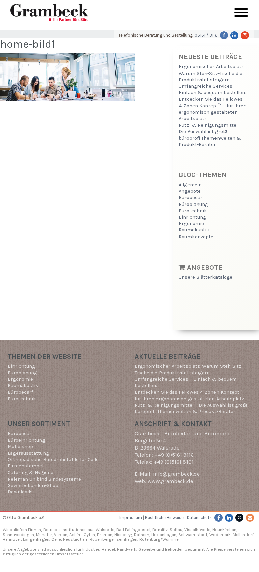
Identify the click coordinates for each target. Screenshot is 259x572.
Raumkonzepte (196, 237)
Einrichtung (192, 217)
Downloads (20, 492)
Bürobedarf (191, 197)
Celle (56, 539)
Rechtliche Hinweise (164, 517)
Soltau (176, 529)
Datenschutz (199, 517)
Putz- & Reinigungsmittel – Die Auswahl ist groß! (191, 405)
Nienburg (123, 534)
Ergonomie (191, 223)
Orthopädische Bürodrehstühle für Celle (53, 459)
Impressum (130, 517)
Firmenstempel (26, 466)
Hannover (12, 539)
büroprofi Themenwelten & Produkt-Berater (185, 411)
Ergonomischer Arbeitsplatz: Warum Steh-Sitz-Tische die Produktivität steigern (212, 73)
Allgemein (190, 185)
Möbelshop (20, 447)
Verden (60, 534)
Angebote (190, 191)
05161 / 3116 (206, 35)
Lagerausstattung (28, 453)
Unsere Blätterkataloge (205, 277)
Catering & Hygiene (30, 472)
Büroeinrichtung (26, 440)
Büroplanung (193, 204)
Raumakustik (194, 230)
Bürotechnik (193, 211)
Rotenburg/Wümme (159, 539)
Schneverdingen (18, 534)
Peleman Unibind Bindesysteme (44, 479)
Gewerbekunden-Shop (33, 485)
